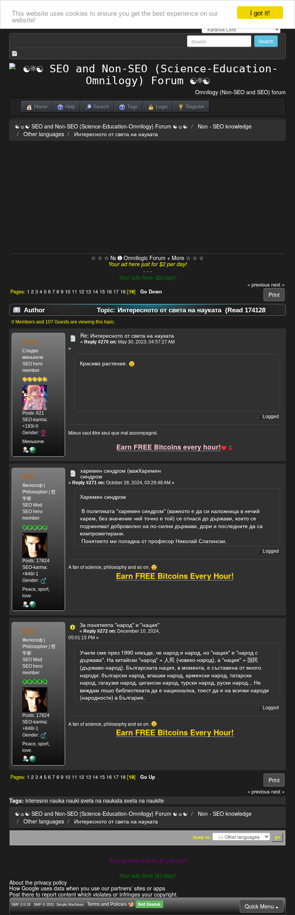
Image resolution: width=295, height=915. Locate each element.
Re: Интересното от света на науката (127, 335)
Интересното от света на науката (116, 134)
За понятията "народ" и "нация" (119, 624)
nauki (72, 800)
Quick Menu (260, 906)
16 (109, 291)
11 (74, 291)
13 (88, 291)
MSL (28, 476)
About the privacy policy (38, 882)
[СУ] (33, 450)
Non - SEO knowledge (225, 126)
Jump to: (201, 837)
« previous (258, 284)
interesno (36, 800)
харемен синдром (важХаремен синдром (120, 473)
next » (278, 284)
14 (95, 291)
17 (116, 291)
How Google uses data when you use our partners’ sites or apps (87, 888)
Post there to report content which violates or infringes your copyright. (93, 894)
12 (81, 291)
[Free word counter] (33, 604)
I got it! (260, 12)
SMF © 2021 (44, 905)
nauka (57, 800)
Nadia (30, 341)
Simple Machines (70, 905)
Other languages (43, 134)
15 (102, 291)
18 (123, 291)
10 (67, 291)
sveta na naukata (102, 800)
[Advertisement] (147, 196)
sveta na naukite (144, 800)
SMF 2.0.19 (21, 905)
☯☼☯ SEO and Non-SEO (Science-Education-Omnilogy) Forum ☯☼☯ (101, 126)
